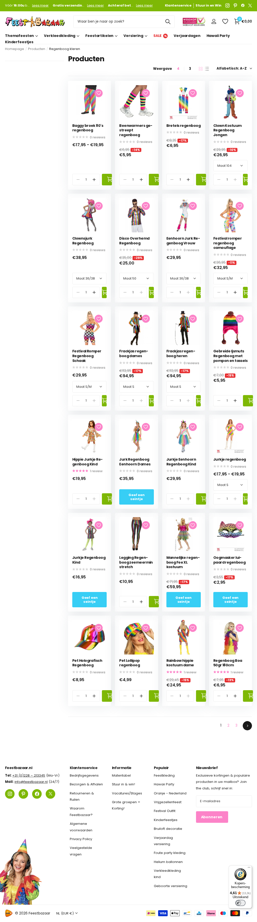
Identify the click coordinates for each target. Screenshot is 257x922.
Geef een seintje (136, 497)
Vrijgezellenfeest (167, 802)
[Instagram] (227, 5)
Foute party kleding (169, 852)
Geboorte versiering (170, 886)
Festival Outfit (164, 810)
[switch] (240, 903)
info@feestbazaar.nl (31, 781)
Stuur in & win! (123, 784)
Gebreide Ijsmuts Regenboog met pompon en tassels (230, 356)
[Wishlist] (225, 21)
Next (247, 725)
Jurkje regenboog (229, 459)
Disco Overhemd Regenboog (134, 240)
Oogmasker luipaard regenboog (229, 560)
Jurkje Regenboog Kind (88, 560)
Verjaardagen (187, 35)
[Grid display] (201, 69)
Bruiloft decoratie (168, 828)
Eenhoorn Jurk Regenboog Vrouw (183, 240)
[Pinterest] (235, 5)
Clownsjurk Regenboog (82, 240)
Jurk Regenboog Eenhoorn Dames (134, 461)
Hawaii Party (218, 35)
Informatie (122, 767)
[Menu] (249, 868)
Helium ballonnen (168, 861)
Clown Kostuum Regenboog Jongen (227, 130)
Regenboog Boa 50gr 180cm (227, 663)
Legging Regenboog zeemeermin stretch (136, 562)
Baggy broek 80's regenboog (87, 128)
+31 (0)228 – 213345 (28, 775)
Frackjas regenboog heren (180, 353)
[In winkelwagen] (107, 179)
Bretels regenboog (183, 125)
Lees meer (40, 5)
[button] (94, 179)
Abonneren (212, 817)
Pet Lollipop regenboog (129, 663)
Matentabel (121, 775)
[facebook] (242, 5)
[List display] (207, 69)
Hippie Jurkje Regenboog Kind (87, 461)
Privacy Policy (81, 839)
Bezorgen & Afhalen (86, 784)
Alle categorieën (21, 36)
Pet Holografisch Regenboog (87, 663)
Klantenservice (83, 767)
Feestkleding (164, 775)
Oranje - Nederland (170, 793)
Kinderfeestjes (19, 42)
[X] (250, 5)
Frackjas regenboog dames (133, 353)
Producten (36, 48)
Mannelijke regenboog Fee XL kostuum (183, 562)
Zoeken (168, 21)
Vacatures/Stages (127, 793)
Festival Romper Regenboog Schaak (86, 356)
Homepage (14, 48)
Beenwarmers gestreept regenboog (135, 130)
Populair (161, 767)
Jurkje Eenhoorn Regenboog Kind (181, 461)
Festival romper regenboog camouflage (227, 243)
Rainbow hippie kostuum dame (180, 663)
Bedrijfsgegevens (84, 775)
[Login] (213, 21)
